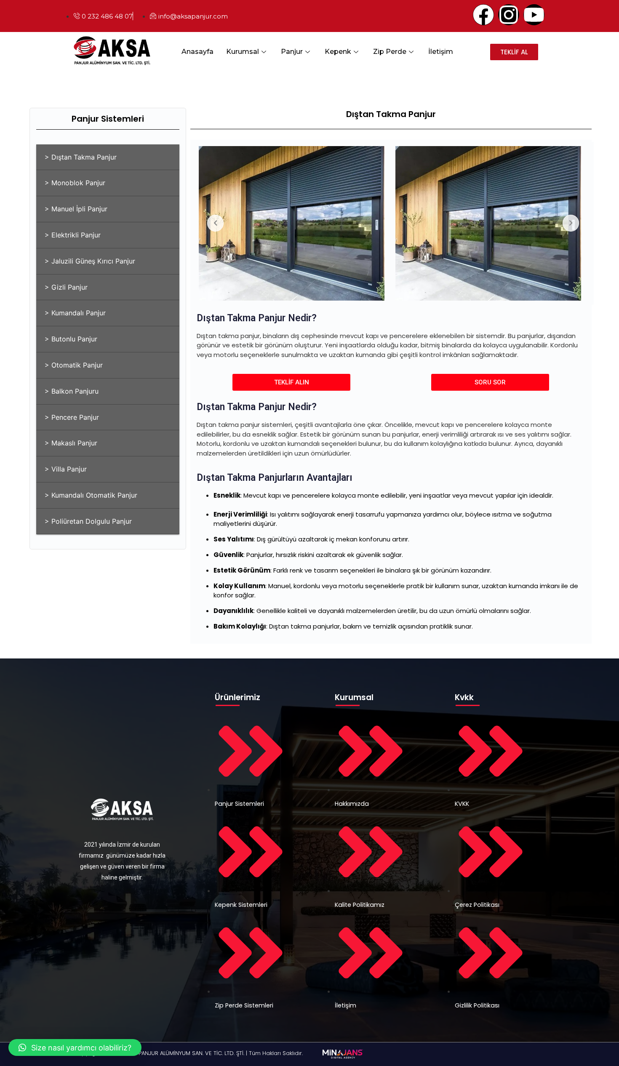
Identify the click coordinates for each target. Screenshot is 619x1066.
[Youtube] (533, 14)
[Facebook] (483, 14)
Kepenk (338, 52)
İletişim (440, 52)
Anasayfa (197, 52)
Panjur (292, 52)
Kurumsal (242, 52)
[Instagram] (508, 14)
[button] (74, 1047)
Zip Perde (389, 52)
